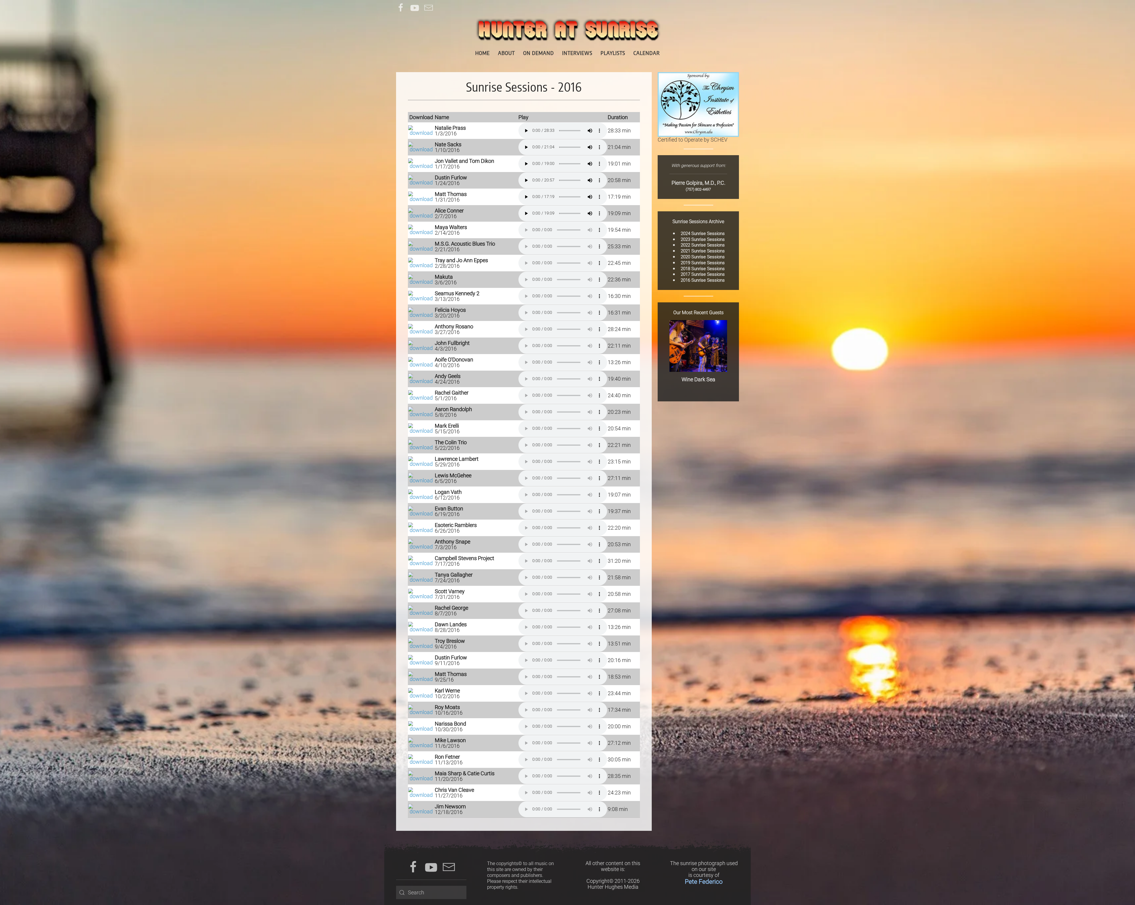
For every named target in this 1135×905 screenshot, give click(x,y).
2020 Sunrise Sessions (703, 257)
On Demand (538, 52)
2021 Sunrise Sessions (703, 251)
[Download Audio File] (421, 130)
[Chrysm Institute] (698, 104)
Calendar (646, 52)
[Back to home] (567, 30)
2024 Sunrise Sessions (703, 233)
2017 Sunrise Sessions (703, 274)
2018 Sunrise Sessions (703, 268)
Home (482, 52)
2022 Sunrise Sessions (703, 245)
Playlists (613, 52)
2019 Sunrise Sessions (703, 262)
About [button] (506, 52)
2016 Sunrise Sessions (703, 280)
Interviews (577, 52)
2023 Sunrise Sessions (703, 239)
